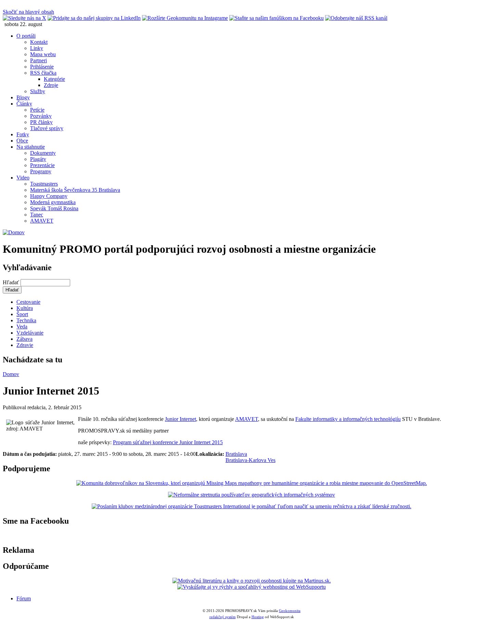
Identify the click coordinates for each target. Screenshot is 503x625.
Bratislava (236, 454)
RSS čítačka (43, 73)
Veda (21, 326)
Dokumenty (43, 153)
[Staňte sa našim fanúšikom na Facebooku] (276, 18)
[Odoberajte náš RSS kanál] (356, 18)
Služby (37, 91)
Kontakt (39, 42)
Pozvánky (41, 116)
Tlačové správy (46, 128)
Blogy (23, 97)
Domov (11, 374)
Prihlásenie (42, 67)
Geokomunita (289, 611)
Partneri (38, 60)
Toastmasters (44, 184)
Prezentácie (42, 165)
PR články (41, 122)
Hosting (258, 617)
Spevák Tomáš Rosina (54, 208)
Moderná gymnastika (53, 202)
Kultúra (24, 308)
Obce (22, 140)
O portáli (26, 36)
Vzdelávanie (29, 333)
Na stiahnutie (30, 147)
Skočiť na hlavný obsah (28, 12)
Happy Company (48, 196)
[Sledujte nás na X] (24, 18)
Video (22, 177)
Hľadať (12, 282)
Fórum (23, 598)
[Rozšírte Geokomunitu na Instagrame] (185, 18)
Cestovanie (28, 302)
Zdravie (24, 345)
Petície (37, 110)
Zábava (24, 339)
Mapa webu (43, 54)
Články (24, 104)
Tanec (36, 214)
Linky (36, 48)
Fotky (22, 134)
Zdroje (51, 85)
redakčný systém (222, 617)
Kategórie (54, 79)
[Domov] (14, 232)
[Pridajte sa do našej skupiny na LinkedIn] (94, 18)
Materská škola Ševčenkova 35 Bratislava (75, 190)
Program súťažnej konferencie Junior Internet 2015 (168, 442)
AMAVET (41, 221)
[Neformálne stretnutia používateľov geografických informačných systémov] (251, 495)
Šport (22, 314)
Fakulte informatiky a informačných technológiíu (348, 419)
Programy (40, 171)
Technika (26, 320)
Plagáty (38, 159)
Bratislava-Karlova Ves (250, 460)
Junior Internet (180, 419)
